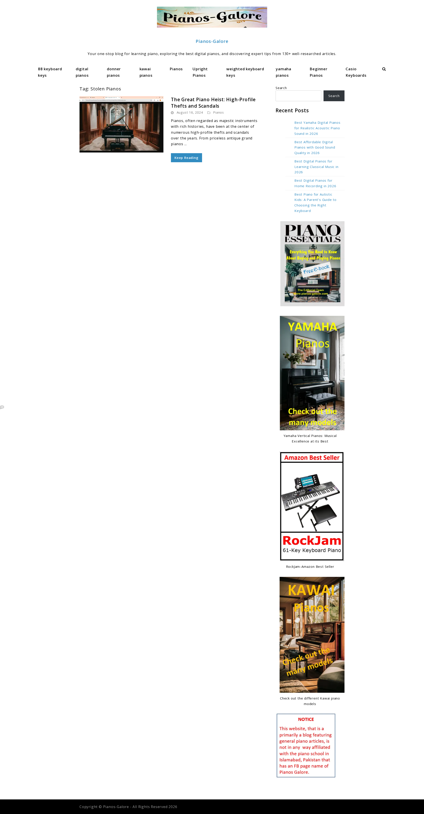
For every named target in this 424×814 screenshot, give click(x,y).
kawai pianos (146, 72)
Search (281, 88)
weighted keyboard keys (245, 72)
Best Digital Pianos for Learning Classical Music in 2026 (316, 166)
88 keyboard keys (50, 72)
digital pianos (82, 72)
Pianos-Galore (212, 41)
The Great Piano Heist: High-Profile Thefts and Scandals (213, 102)
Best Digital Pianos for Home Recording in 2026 (315, 183)
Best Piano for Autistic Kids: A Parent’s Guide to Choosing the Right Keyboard (315, 202)
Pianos (176, 68)
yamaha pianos (283, 72)
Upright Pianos (200, 72)
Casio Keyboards (356, 72)
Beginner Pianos (318, 72)
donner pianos (114, 72)
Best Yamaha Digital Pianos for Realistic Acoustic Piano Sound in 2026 (317, 128)
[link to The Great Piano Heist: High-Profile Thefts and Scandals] (121, 124)
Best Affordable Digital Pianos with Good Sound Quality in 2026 (314, 147)
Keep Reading (186, 157)
